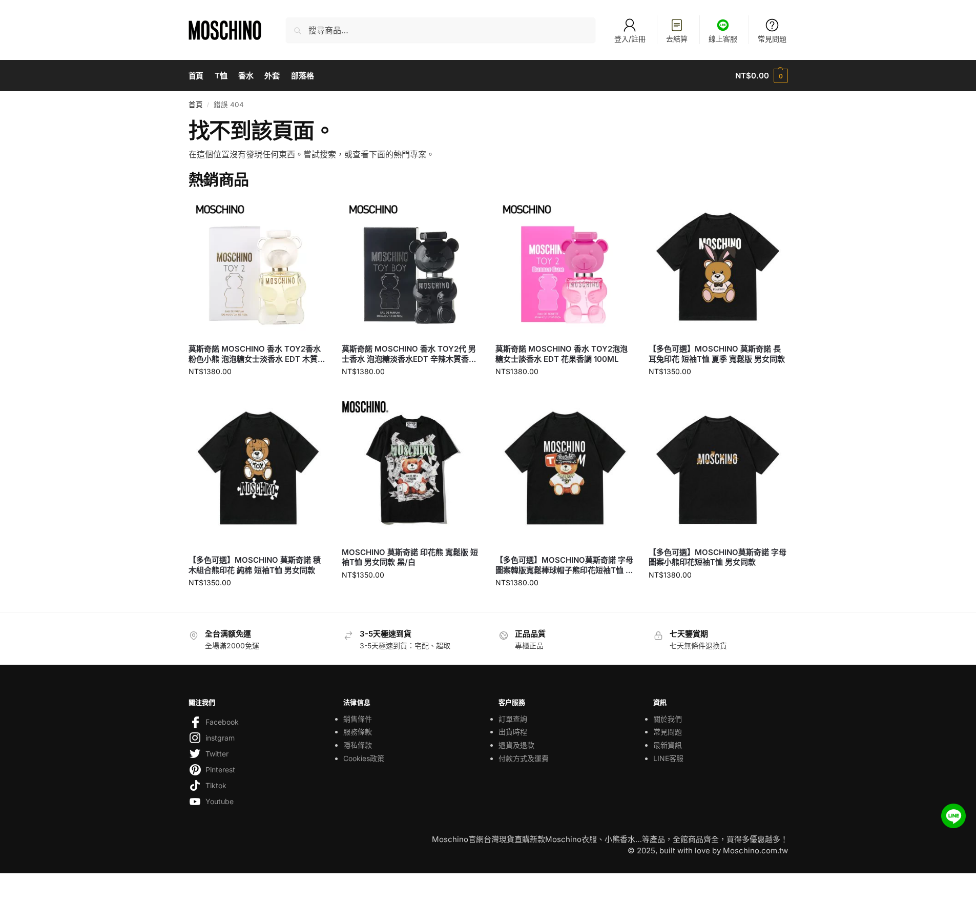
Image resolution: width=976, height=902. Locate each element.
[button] (761, 75)
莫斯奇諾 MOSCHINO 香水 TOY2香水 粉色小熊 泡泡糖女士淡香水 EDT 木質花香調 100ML (257, 354)
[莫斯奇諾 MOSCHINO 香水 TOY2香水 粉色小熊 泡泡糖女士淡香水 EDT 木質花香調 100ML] (258, 267)
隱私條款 (357, 745)
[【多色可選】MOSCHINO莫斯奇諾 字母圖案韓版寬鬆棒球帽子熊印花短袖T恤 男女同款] (564, 474)
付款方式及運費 (524, 758)
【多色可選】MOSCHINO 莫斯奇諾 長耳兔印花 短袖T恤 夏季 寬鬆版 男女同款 (717, 354)
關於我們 (667, 718)
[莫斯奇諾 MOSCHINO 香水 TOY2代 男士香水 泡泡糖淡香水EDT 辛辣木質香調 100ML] (411, 267)
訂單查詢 (513, 718)
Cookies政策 (363, 758)
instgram (220, 737)
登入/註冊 (630, 38)
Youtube (219, 801)
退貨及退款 (516, 745)
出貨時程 (513, 731)
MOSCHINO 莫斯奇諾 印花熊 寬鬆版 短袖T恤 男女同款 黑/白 (410, 557)
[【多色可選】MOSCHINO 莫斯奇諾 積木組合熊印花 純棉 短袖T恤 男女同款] (258, 474)
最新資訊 (667, 745)
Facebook (222, 721)
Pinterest (220, 769)
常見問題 (772, 38)
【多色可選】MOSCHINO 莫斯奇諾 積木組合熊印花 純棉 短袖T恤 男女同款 (255, 565)
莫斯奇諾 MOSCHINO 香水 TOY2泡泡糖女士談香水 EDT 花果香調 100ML (561, 354)
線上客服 (723, 38)
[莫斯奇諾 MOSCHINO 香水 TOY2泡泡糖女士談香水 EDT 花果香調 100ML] (564, 267)
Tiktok (215, 785)
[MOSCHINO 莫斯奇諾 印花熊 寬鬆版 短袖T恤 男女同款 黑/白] (411, 470)
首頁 (196, 104)
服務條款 (357, 731)
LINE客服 (668, 758)
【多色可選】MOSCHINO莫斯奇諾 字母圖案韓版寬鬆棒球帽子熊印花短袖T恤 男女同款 (564, 565)
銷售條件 (357, 718)
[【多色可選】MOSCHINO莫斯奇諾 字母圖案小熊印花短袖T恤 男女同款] (718, 470)
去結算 (677, 38)
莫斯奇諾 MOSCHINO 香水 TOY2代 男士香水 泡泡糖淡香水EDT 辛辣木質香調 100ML (409, 354)
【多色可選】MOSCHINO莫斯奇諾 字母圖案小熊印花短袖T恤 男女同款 (717, 557)
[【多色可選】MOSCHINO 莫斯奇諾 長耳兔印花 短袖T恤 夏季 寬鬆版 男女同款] (718, 267)
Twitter (217, 753)
